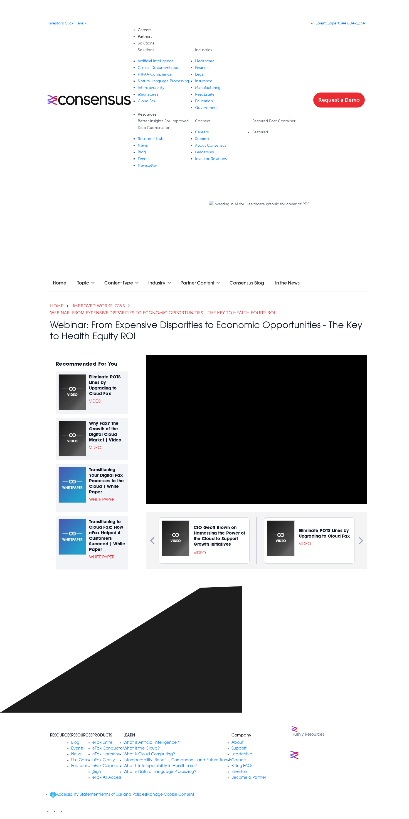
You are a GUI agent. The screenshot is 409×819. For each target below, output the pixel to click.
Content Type (118, 283)
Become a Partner (248, 778)
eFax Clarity (103, 760)
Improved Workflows (99, 305)
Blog (75, 743)
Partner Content (197, 283)
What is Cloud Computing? (149, 754)
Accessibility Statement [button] (78, 795)
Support (332, 23)
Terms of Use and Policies (123, 795)
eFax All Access (106, 778)
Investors (239, 772)
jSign (96, 772)
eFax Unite (102, 743)
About (237, 743)
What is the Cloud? (142, 748)
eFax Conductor (108, 748)
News (76, 754)
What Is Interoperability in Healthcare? (160, 766)
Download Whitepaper (229, 244)
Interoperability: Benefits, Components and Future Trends (177, 760)
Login (320, 23)
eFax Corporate (107, 766)
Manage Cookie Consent (170, 795)
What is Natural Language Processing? (160, 772)
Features (79, 766)
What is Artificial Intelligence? (151, 743)
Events (77, 748)
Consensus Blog (247, 283)
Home (59, 283)
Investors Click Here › (67, 23)
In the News (287, 283)
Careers (238, 760)
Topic (83, 283)
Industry (156, 283)
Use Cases (80, 760)
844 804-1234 (352, 23)
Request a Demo (339, 100)
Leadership (241, 754)
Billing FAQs (241, 766)
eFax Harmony (106, 754)
